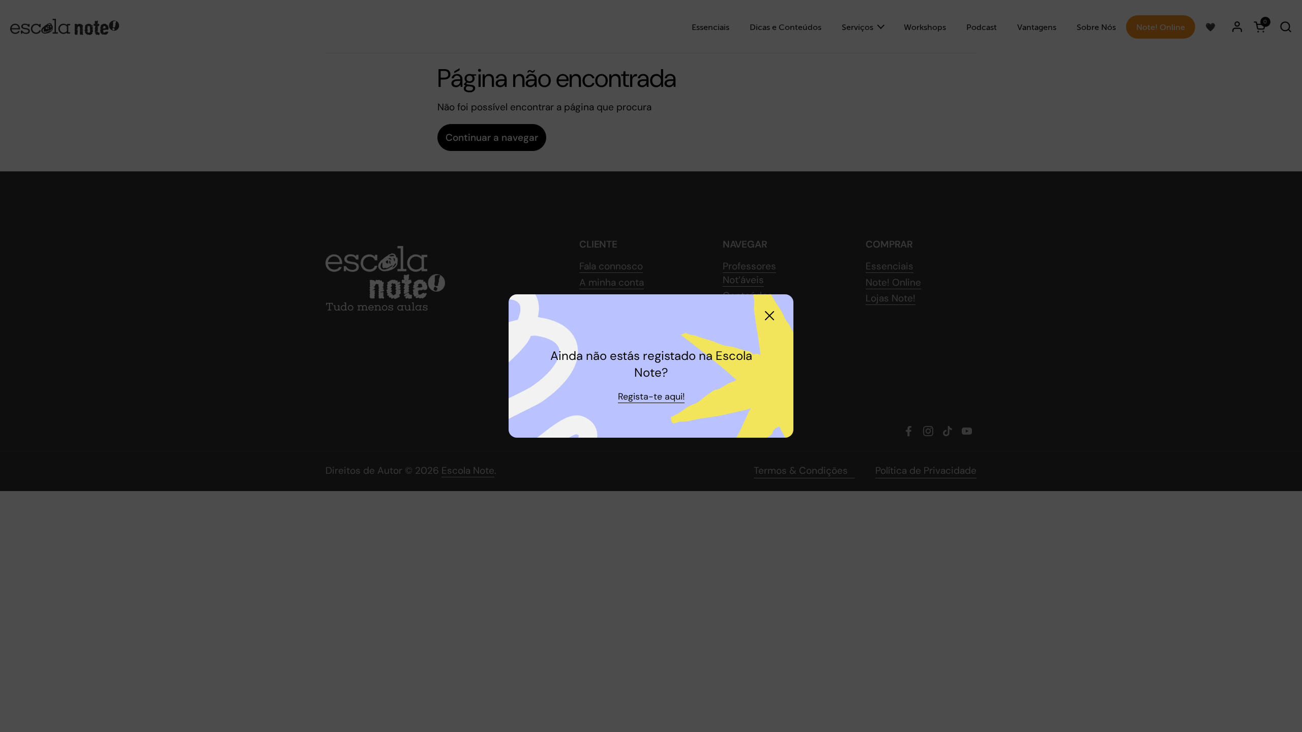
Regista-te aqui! (651, 396)
